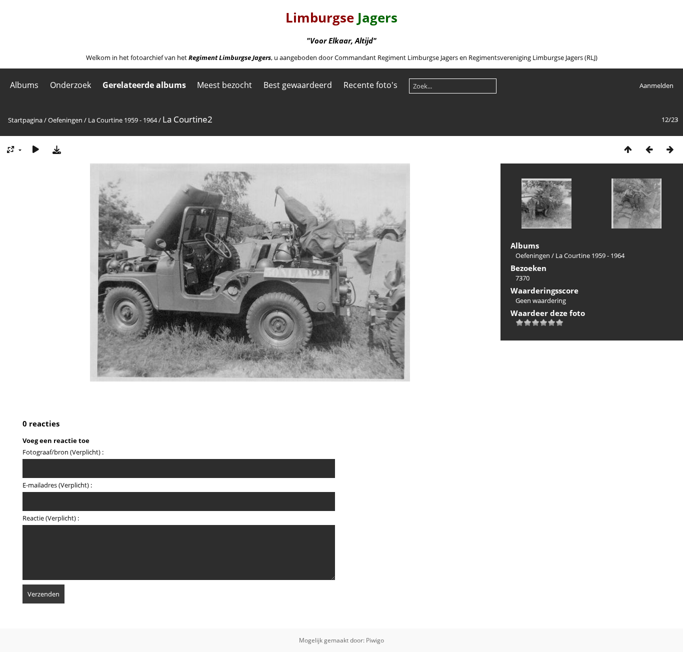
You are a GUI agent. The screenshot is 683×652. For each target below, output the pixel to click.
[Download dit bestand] (56, 149)
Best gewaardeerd (298, 85)
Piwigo (375, 640)
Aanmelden (657, 85)
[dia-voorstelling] (35, 149)
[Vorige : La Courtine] (649, 149)
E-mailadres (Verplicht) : (57, 485)
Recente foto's (371, 85)
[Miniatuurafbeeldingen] (628, 149)
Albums (24, 85)
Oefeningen (65, 120)
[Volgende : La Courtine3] (670, 149)
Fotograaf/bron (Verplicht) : (63, 452)
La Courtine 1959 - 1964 (122, 120)
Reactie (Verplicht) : (50, 518)
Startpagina (25, 120)
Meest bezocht (224, 85)
